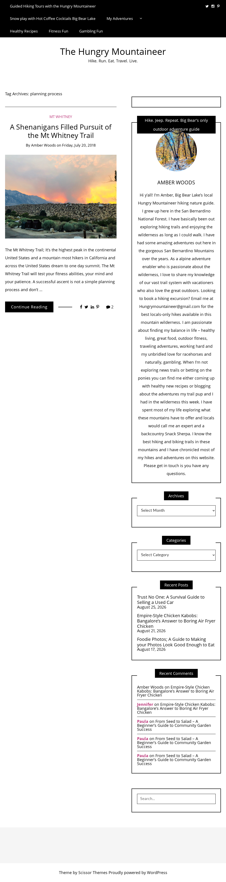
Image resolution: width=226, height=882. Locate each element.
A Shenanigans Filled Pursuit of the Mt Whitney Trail (60, 131)
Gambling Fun (91, 31)
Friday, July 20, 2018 (79, 145)
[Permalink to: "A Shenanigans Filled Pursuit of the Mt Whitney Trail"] (61, 196)
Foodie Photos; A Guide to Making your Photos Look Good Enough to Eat (176, 641)
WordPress (157, 872)
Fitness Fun (58, 31)
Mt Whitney (60, 116)
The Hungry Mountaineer (113, 51)
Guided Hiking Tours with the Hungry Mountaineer (53, 6)
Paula (142, 721)
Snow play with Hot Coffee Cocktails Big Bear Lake (53, 18)
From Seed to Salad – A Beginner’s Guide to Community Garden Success (174, 725)
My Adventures (120, 18)
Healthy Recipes (24, 31)
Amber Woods (43, 145)
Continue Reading (29, 306)
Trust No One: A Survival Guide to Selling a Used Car (171, 599)
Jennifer (145, 704)
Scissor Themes (92, 872)
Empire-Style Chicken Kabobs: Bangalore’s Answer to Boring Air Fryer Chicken (176, 621)
